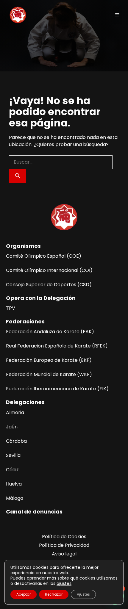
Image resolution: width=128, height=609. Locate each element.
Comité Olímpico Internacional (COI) (49, 270)
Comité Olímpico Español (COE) (43, 256)
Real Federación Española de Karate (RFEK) (57, 345)
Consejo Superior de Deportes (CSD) (49, 284)
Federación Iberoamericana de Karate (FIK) (57, 388)
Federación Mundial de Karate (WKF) (49, 374)
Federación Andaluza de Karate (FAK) (50, 331)
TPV (10, 308)
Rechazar (54, 594)
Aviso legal (64, 553)
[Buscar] (17, 176)
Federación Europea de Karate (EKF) (49, 360)
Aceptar (23, 594)
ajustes (64, 583)
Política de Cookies (64, 536)
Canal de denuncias (34, 511)
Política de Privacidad (64, 545)
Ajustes (83, 594)
